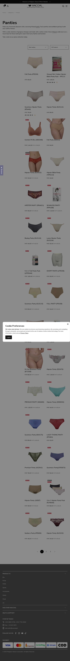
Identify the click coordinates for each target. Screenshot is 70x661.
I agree (9, 337)
